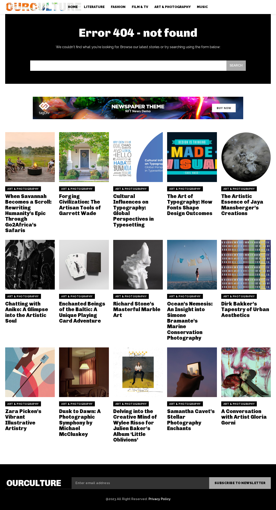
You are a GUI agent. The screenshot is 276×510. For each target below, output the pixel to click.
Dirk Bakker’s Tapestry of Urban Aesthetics (245, 309)
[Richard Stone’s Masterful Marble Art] (138, 265)
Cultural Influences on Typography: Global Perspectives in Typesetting (133, 210)
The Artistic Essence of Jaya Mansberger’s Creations (242, 204)
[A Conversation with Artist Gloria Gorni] (246, 372)
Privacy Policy (160, 499)
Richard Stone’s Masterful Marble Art (136, 309)
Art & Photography (23, 188)
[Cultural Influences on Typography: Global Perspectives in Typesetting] (138, 157)
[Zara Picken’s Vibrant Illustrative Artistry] (30, 372)
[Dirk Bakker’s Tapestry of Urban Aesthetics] (246, 265)
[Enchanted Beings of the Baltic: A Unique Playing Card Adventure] (84, 265)
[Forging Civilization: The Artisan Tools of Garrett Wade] (84, 157)
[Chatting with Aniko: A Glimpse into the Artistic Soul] (30, 265)
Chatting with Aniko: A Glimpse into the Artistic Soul (26, 312)
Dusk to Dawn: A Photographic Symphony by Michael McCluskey (80, 422)
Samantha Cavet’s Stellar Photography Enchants (191, 419)
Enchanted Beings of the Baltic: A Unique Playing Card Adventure (82, 312)
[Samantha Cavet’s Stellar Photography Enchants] (192, 372)
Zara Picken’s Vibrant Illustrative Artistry (23, 419)
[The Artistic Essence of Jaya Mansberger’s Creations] (246, 157)
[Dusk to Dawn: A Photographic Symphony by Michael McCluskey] (84, 372)
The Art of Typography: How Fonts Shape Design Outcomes (189, 204)
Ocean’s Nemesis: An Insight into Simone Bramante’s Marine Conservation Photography (190, 321)
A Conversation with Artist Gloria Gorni (244, 417)
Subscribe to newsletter (240, 483)
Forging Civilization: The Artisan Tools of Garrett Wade (80, 204)
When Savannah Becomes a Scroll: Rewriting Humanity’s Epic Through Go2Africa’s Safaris (28, 213)
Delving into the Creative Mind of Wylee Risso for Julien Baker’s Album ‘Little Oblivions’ (135, 425)
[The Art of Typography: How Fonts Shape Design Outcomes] (192, 157)
